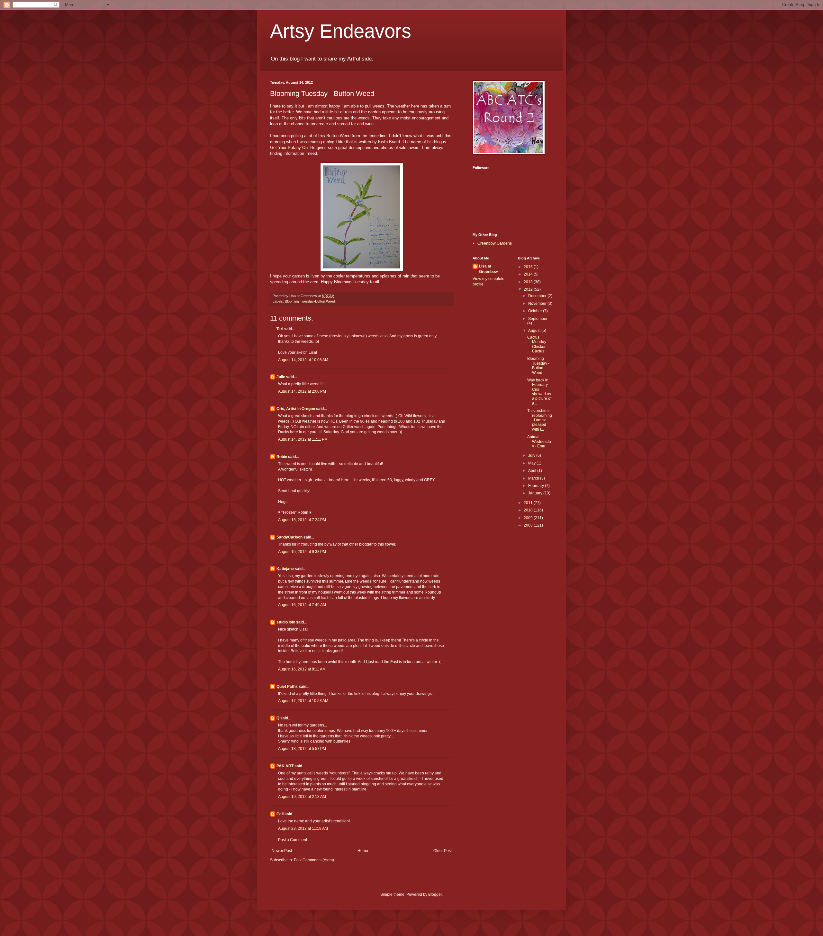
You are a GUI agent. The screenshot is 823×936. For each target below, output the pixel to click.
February (536, 485)
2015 (529, 267)
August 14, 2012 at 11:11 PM (303, 439)
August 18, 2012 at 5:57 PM (302, 748)
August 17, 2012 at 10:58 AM (303, 700)
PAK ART (285, 766)
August (534, 330)
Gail (280, 814)
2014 (529, 274)
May (532, 463)
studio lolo (285, 622)
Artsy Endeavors (340, 31)
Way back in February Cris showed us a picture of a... (539, 392)
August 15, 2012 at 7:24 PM (302, 520)
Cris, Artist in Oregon (295, 409)
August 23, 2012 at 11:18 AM (303, 828)
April (532, 470)
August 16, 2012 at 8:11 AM (302, 669)
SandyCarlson (289, 537)
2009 (529, 518)
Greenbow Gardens (494, 243)
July (532, 455)
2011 (529, 503)
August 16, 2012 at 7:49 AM (302, 605)
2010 (529, 510)
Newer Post (282, 850)
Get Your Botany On (289, 147)
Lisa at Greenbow (488, 269)
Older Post (442, 850)
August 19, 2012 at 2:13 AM (302, 796)
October (535, 311)
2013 (529, 282)
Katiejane (285, 568)
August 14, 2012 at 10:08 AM (303, 360)
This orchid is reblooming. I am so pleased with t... (539, 420)
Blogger (435, 894)
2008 (529, 525)
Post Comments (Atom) (314, 860)
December (537, 296)
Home (362, 850)
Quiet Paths (287, 686)
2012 (529, 289)
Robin (281, 456)
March (534, 478)
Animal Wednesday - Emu (539, 441)
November (537, 303)
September (537, 318)
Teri (279, 329)
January (535, 493)
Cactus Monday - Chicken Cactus (537, 344)
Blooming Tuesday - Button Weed (538, 365)
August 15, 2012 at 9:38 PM (302, 551)
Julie (280, 377)
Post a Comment (292, 840)
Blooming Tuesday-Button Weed (310, 301)
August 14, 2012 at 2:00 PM (302, 391)
